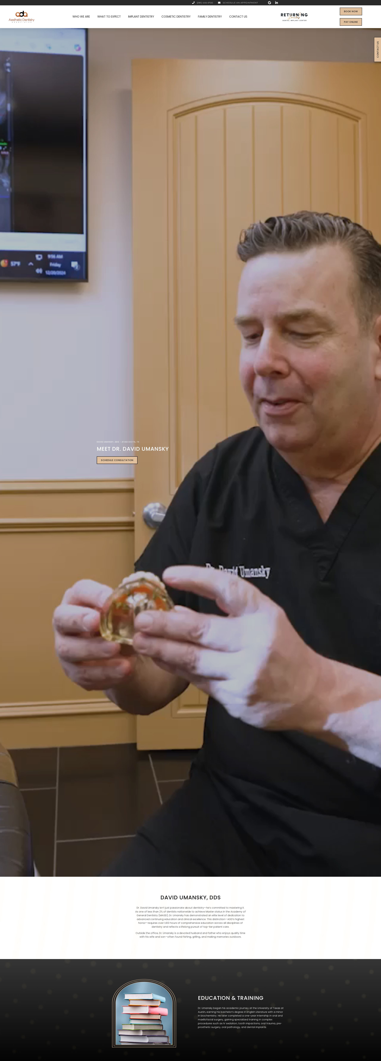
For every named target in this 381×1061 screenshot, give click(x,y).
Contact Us (238, 17)
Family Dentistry (210, 17)
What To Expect (109, 17)
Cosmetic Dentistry (175, 17)
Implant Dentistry (141, 17)
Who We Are (81, 17)
